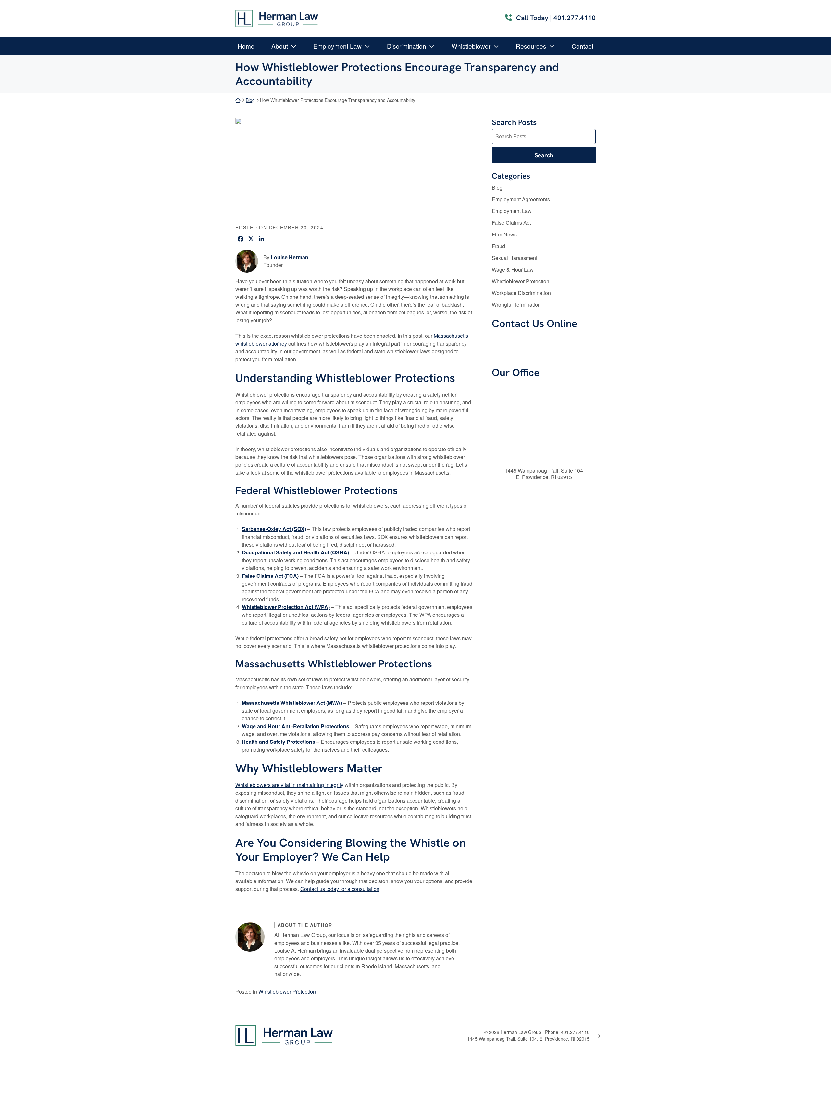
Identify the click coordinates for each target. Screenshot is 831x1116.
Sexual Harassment (514, 257)
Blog (250, 100)
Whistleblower (471, 46)
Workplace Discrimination (521, 293)
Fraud (498, 246)
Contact (582, 46)
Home (246, 46)
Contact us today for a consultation (339, 889)
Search (544, 155)
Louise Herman (289, 257)
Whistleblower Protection (287, 991)
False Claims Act (511, 222)
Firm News (504, 234)
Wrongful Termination (516, 304)
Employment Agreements (521, 199)
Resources (531, 46)
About (279, 46)
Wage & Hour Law (513, 269)
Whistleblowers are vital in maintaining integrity (289, 785)
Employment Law (337, 46)
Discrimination (406, 46)
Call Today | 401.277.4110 (556, 18)
